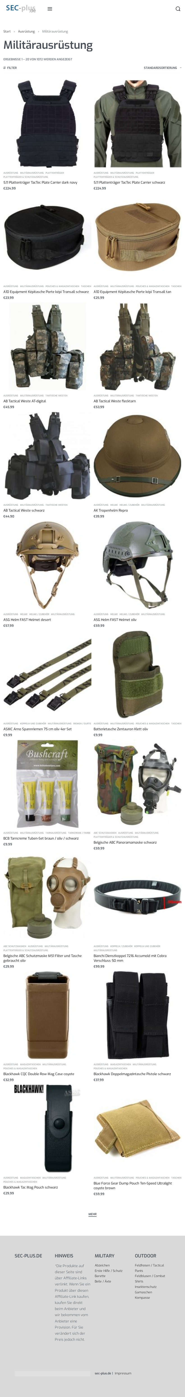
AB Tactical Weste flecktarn (115, 401)
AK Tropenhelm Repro (111, 510)
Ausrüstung (26, 31)
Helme (114, 505)
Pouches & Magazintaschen (62, 286)
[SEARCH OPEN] (178, 8)
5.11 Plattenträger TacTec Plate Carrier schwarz (129, 182)
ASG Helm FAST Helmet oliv (115, 620)
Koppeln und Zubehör (33, 724)
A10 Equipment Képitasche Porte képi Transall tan (132, 292)
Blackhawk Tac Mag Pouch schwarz (30, 1187)
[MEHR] (92, 1215)
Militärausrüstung (32, 173)
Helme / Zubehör (129, 505)
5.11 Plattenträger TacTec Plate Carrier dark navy (40, 182)
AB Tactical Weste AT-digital (24, 401)
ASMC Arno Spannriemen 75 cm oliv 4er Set (37, 729)
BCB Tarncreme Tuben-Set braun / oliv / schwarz (41, 838)
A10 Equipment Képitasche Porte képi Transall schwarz (46, 292)
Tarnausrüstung (56, 833)
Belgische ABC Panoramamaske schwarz (125, 842)
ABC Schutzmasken (105, 833)
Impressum (122, 1373)
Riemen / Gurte (82, 724)
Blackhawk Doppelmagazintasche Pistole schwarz (132, 1074)
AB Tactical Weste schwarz (23, 510)
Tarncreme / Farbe (79, 833)
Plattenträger (55, 173)
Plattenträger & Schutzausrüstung (25, 177)
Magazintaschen (30, 1064)
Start (7, 31)
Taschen (86, 286)
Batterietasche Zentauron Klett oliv (121, 729)
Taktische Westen (56, 396)
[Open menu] (49, 9)
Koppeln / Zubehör (121, 946)
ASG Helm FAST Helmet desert (27, 620)
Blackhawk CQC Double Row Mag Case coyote (38, 1074)
